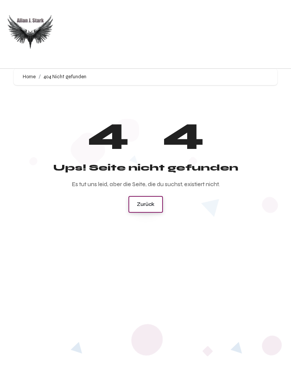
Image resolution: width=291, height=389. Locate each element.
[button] (193, 34)
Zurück (146, 204)
